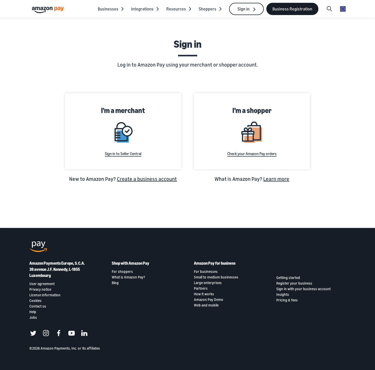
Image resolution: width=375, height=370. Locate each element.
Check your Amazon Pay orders (252, 153)
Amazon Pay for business (214, 263)
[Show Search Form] (329, 9)
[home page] (48, 9)
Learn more (276, 179)
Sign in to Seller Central (123, 153)
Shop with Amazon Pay (130, 263)
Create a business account (147, 179)
